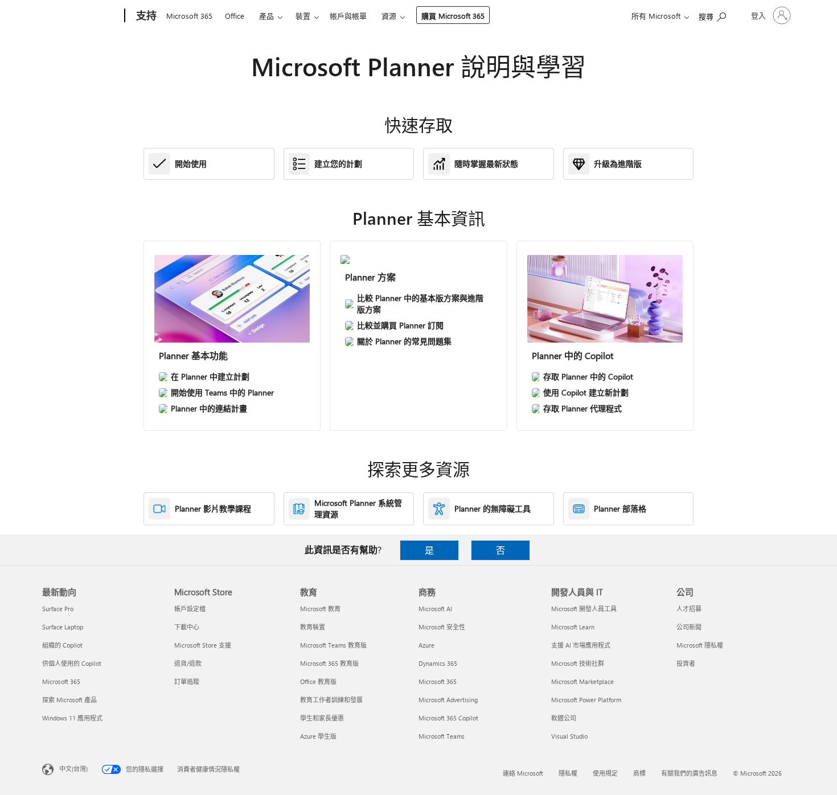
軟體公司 (563, 718)
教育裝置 (312, 627)
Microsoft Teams (442, 736)
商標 (639, 773)
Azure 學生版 (318, 736)
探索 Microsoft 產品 (69, 699)
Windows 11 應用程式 (72, 718)
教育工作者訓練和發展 (331, 699)
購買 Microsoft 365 (453, 15)
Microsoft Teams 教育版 (333, 645)
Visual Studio (569, 736)
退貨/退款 (188, 663)
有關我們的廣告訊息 (689, 773)
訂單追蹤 (186, 681)
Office (234, 15)
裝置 (303, 15)
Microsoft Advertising (448, 699)
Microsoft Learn (572, 627)
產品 (266, 15)
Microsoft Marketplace (582, 681)
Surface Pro (57, 608)
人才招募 (688, 608)
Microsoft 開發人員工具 (584, 608)
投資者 (685, 663)
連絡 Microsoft (523, 773)
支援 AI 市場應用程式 (580, 645)
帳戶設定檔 (190, 608)
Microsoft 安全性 (442, 627)
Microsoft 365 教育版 (329, 663)
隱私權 (568, 773)
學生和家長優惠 (322, 718)
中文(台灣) (73, 768)
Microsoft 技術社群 (577, 663)
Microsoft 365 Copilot (448, 718)
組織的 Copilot (62, 645)
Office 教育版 (318, 681)
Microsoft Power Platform (586, 699)
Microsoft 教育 (320, 608)
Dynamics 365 (438, 663)
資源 (388, 15)
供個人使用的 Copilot (71, 663)
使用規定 (605, 773)
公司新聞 (688, 627)
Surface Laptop (62, 627)
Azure (426, 645)
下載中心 (186, 627)
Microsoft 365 (189, 15)
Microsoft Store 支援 (202, 645)
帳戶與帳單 (348, 15)
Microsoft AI (435, 608)
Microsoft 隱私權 (699, 645)
